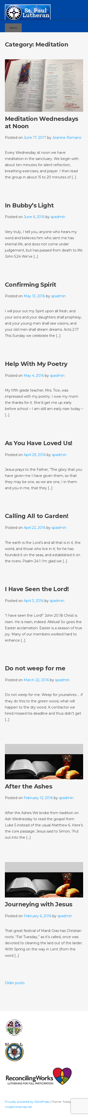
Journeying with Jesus (38, 904)
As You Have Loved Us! (38, 443)
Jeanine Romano (66, 137)
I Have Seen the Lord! (37, 589)
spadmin (58, 217)
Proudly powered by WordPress (27, 1101)
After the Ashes (28, 786)
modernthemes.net (18, 1107)
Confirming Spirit (30, 284)
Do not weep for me (35, 668)
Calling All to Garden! (36, 515)
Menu (13, 28)
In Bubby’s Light (29, 205)
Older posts (14, 983)
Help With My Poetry (36, 363)
